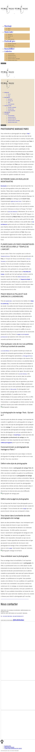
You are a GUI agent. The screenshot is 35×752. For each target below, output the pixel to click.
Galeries (8, 51)
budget (24, 508)
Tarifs (9, 37)
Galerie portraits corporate (14, 58)
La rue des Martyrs (5, 351)
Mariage (8, 26)
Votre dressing (11, 39)
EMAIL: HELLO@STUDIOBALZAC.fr (16, 616)
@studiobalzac (18, 620)
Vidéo (9, 30)
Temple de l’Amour (5, 256)
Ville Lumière (13, 389)
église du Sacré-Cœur (16, 201)
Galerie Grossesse (12, 55)
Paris (28, 133)
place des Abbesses (12, 211)
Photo (9, 28)
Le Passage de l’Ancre (27, 356)
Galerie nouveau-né (12, 57)
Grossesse (10, 34)
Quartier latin (8, 301)
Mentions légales (9, 747)
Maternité (8, 32)
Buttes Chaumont (22, 276)
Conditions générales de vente (13, 748)
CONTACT (3, 63)
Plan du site (7, 746)
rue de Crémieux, (23, 374)
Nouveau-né (10, 36)
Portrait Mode (11, 45)
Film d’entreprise (11, 46)
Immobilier (9, 49)
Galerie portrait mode (12, 60)
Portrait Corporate (12, 43)
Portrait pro (9, 41)
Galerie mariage (11, 53)
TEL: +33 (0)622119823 (5, 616)
